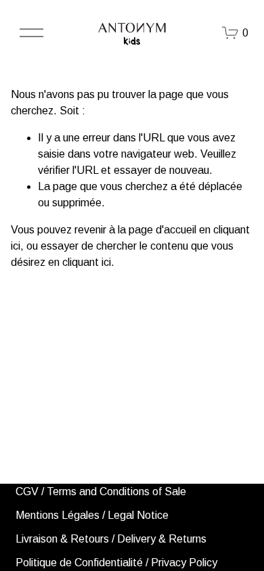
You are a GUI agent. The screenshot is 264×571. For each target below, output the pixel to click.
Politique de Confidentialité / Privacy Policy (116, 562)
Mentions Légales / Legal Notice (92, 515)
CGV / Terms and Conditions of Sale (101, 491)
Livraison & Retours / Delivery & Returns (111, 539)
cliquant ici (86, 262)
